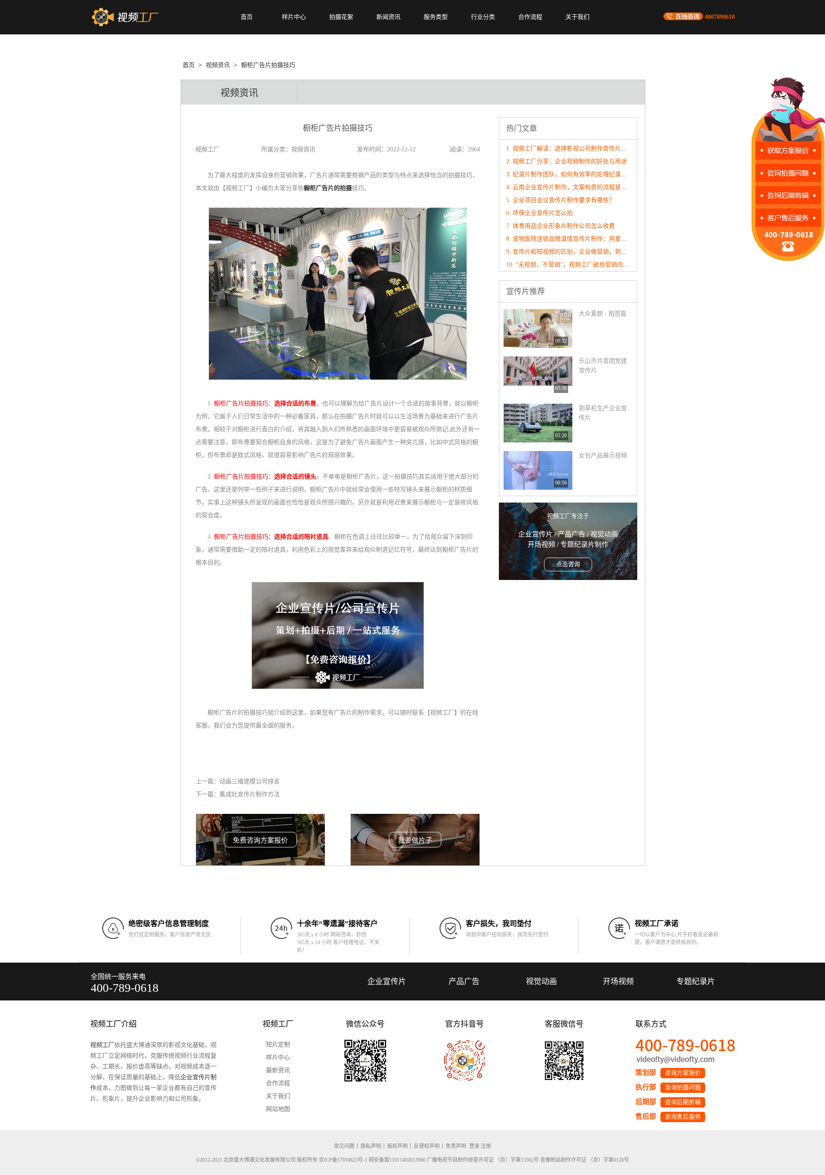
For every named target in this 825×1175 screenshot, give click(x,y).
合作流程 (530, 17)
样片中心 (294, 17)
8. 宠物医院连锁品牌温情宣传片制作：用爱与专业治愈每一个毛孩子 (596, 239)
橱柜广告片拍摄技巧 (268, 65)
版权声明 (397, 1146)
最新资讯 (278, 1070)
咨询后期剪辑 (683, 1102)
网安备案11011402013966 (397, 1160)
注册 (486, 1146)
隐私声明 (371, 1146)
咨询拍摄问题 (683, 1087)
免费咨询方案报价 (260, 840)
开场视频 (618, 981)
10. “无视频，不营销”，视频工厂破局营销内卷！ (570, 264)
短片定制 (278, 1044)
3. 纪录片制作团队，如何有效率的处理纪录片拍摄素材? (580, 174)
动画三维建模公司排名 (250, 781)
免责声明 (456, 1146)
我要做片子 (415, 840)
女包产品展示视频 (603, 455)
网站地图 (278, 1109)
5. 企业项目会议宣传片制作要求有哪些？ (560, 200)
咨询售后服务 (683, 1117)
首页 (247, 17)
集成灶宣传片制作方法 (250, 794)
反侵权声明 (427, 1146)
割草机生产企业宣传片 (603, 413)
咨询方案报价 (683, 1073)
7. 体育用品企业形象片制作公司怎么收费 (560, 226)
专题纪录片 (695, 981)
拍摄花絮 (341, 17)
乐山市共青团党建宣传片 (603, 366)
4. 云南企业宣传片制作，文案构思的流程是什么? (571, 187)
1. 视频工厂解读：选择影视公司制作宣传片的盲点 (572, 148)
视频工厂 (102, 1045)
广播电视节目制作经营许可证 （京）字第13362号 (483, 1160)
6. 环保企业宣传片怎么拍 (539, 213)
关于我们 (577, 17)
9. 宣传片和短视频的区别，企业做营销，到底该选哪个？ (581, 251)
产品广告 (464, 981)
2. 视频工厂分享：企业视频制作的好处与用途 (566, 161)
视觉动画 (541, 981)
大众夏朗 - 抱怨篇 (602, 313)
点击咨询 (568, 564)
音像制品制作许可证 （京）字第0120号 (584, 1160)
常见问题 (344, 1146)
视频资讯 (218, 65)
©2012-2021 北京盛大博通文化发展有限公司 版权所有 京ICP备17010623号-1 (281, 1160)
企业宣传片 (386, 981)
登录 (474, 1146)
